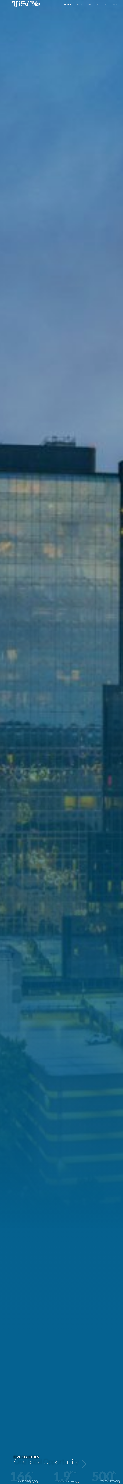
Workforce (68, 4)
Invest (107, 4)
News (99, 4)
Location (80, 4)
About (115, 4)
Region (90, 4)
